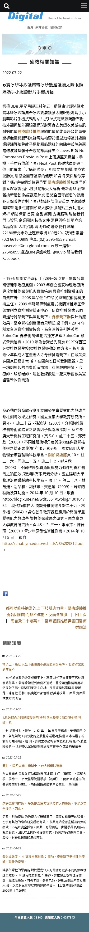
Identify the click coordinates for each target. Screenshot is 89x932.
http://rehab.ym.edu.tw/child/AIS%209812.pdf (43, 543)
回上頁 (81, 614)
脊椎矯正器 (61, 316)
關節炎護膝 (57, 454)
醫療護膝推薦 (29, 131)
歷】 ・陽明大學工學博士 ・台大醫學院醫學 (32, 765)
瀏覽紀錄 (56, 27)
